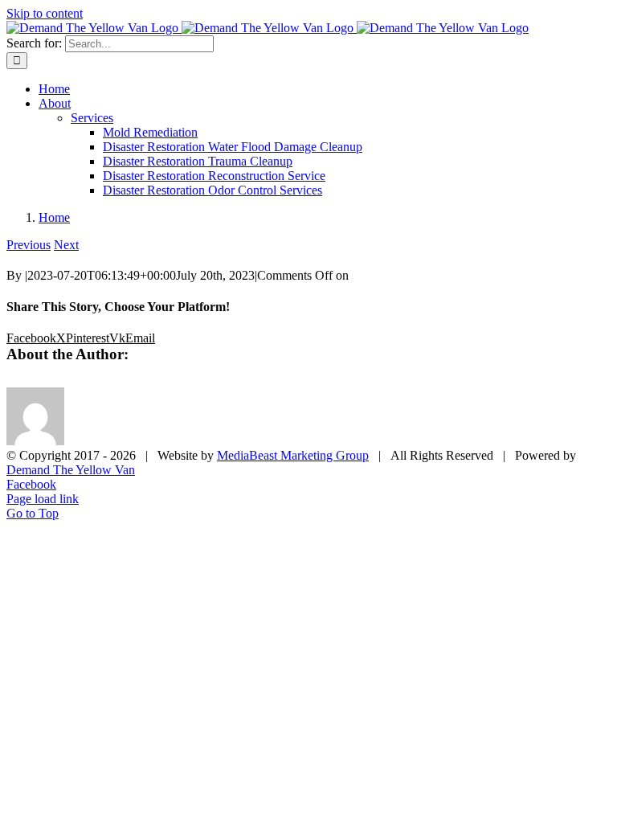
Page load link (42, 499)
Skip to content (44, 13)
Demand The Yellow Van (70, 470)
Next (66, 245)
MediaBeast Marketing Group (293, 455)
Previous (28, 245)
